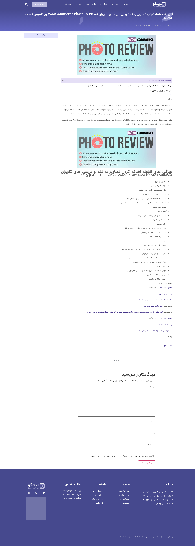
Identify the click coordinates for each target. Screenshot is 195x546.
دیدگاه (151, 387)
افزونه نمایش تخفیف (130, 312)
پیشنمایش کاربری (165, 293)
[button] (26, 4)
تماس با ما (68, 4)
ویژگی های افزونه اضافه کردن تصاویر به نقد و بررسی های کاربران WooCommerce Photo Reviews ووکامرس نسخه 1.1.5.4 (128, 86)
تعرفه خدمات (98, 495)
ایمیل (152, 434)
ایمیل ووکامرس (102, 312)
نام (153, 422)
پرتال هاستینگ (97, 499)
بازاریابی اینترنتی (90, 4)
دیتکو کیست (124, 491)
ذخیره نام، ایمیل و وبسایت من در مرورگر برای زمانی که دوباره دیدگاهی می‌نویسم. (121, 457)
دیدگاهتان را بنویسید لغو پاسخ (160, 90)
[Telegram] (44, 493)
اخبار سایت (159, 306)
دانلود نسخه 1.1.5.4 (165, 287)
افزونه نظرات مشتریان (146, 312)
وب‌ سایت (151, 445)
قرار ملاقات (99, 503)
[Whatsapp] (36, 493)
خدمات (105, 4)
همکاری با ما (124, 499)
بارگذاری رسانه (92, 312)
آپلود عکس (159, 312)
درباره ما (115, 4)
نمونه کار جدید (98, 491)
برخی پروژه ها (124, 495)
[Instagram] (28, 493)
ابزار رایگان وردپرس (142, 25)
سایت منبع (168, 345)
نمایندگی (125, 503)
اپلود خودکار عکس (115, 312)
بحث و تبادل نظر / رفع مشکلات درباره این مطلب (154, 299)
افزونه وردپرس (149, 306)
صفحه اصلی (126, 4)
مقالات (78, 4)
